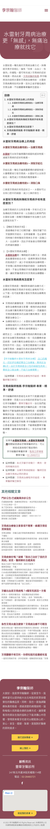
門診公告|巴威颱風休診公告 (16, 498)
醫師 (25, 688)
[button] (46, 10)
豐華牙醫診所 (25, 403)
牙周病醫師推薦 (31, 76)
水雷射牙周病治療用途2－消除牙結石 (27, 111)
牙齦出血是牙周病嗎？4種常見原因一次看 (23, 590)
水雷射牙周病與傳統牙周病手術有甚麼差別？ (25, 121)
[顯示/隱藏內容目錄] (41, 95)
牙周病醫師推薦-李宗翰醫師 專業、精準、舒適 (25, 132)
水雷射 (6, 153)
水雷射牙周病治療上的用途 (20, 99)
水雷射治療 (11, 255)
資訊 (25, 761)
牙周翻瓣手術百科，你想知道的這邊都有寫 (24, 654)
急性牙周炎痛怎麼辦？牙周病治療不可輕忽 (24, 624)
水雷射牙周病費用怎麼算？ (20, 126)
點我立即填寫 (36, 451)
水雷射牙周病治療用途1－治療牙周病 (27, 104)
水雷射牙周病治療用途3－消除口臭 (27, 115)
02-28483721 (33, 455)
